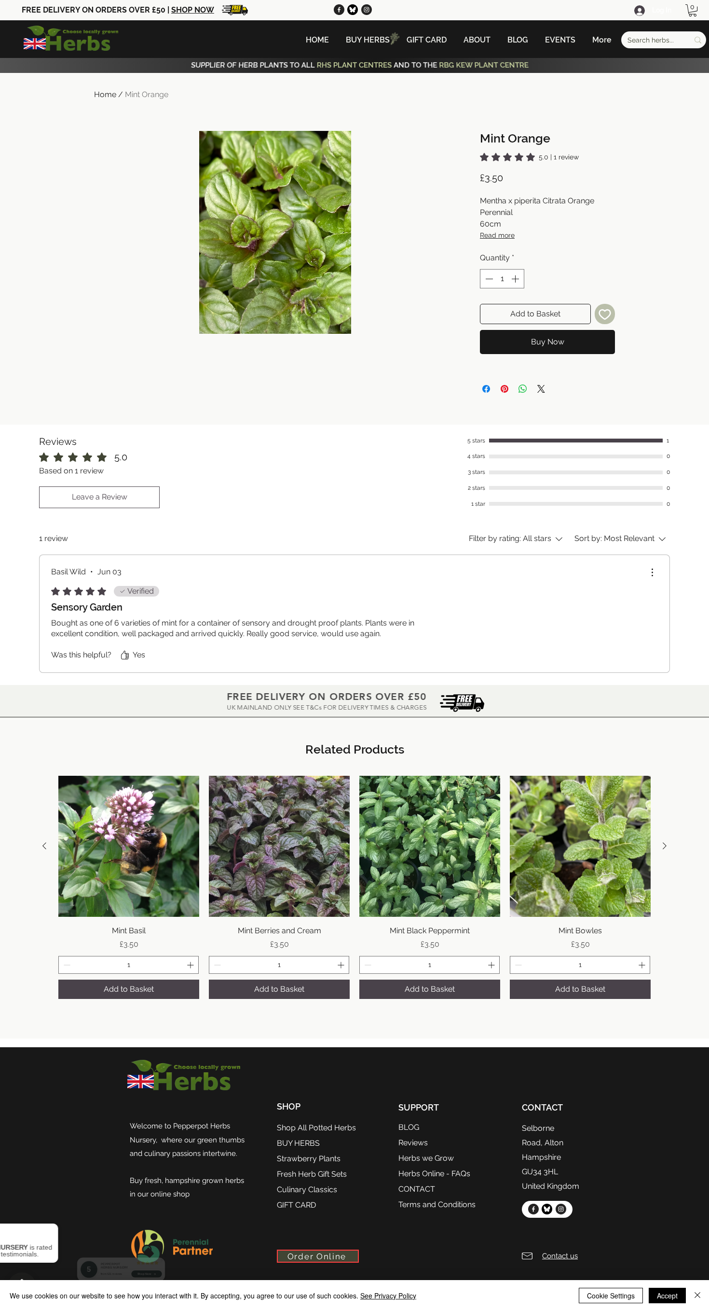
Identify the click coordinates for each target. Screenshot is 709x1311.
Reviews (413, 1142)
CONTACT (416, 1189)
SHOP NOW (192, 9)
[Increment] (516, 279)
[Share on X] (541, 389)
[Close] (697, 1295)
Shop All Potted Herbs (316, 1127)
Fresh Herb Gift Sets (312, 1174)
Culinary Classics (307, 1189)
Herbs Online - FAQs (434, 1173)
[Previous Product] (44, 846)
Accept (667, 1295)
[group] (354, 887)
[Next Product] (664, 846)
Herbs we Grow (426, 1158)
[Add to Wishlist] (605, 314)
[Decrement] (488, 279)
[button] (692, 10)
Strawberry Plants (309, 1158)
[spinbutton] (502, 279)
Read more (497, 235)
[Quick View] (128, 846)
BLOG (408, 1127)
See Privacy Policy (388, 1295)
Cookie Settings (611, 1295)
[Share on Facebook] (486, 389)
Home (105, 94)
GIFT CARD (296, 1205)
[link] (529, 157)
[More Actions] (652, 572)
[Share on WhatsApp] (523, 389)
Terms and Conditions (437, 1204)
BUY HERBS (298, 1143)
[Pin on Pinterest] (504, 389)
